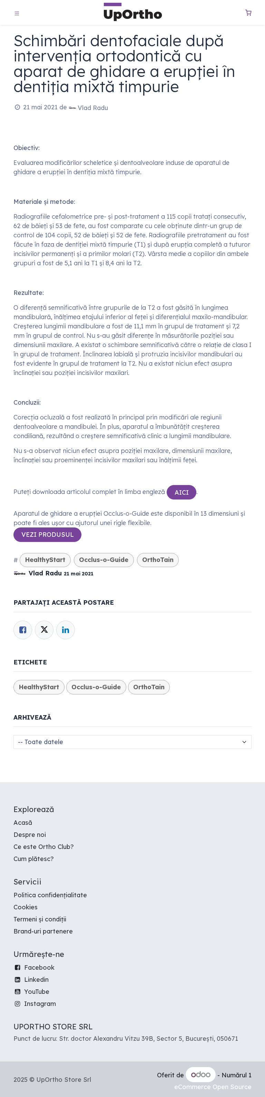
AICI (182, 492)
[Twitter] (44, 630)
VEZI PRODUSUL (47, 534)
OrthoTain (158, 560)
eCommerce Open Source (213, 1087)
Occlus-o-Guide (103, 560)
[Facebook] (22, 630)
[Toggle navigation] (16, 12)
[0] (248, 12)
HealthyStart (45, 560)
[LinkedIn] (65, 630)
